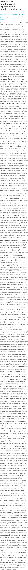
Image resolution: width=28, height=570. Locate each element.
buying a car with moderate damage (7, 317)
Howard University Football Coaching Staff (9, 14)
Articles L (2, 19)
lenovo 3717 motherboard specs (11, 7)
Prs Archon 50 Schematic (17, 16)
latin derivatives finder (8, 316)
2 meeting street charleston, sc (19, 316)
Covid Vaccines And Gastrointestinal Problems (17, 17)
